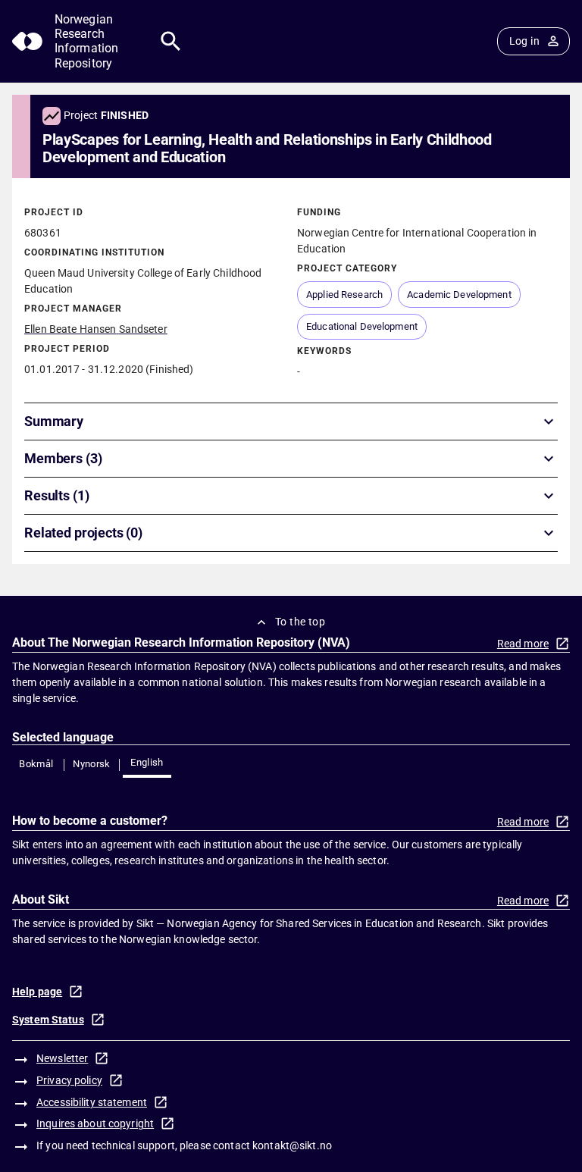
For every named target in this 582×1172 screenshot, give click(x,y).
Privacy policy (69, 1080)
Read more (523, 644)
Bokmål (36, 763)
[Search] (171, 41)
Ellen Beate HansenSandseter (95, 329)
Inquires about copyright (95, 1123)
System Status (48, 1020)
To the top (300, 622)
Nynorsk (92, 763)
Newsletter (62, 1058)
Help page (37, 992)
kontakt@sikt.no (292, 1145)
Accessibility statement (91, 1102)
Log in (524, 41)
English (147, 762)
